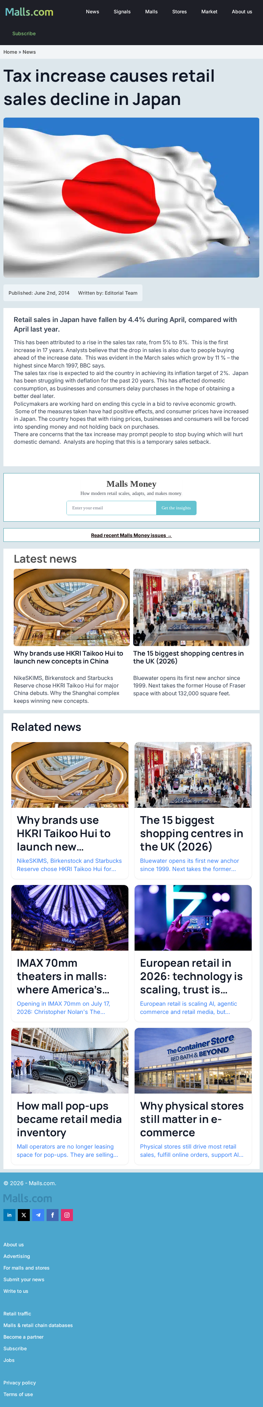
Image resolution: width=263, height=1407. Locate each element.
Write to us (15, 1291)
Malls (151, 11)
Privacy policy (19, 1382)
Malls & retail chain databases (38, 1325)
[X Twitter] (24, 1215)
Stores (179, 11)
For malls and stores (26, 1268)
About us (242, 11)
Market (209, 11)
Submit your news (24, 1279)
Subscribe (24, 33)
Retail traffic (17, 1313)
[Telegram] (38, 1215)
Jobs (9, 1360)
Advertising (16, 1256)
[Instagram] (67, 1215)
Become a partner (23, 1337)
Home (10, 52)
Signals (122, 11)
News (92, 11)
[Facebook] (53, 1215)
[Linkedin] (9, 1215)
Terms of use (18, 1394)
